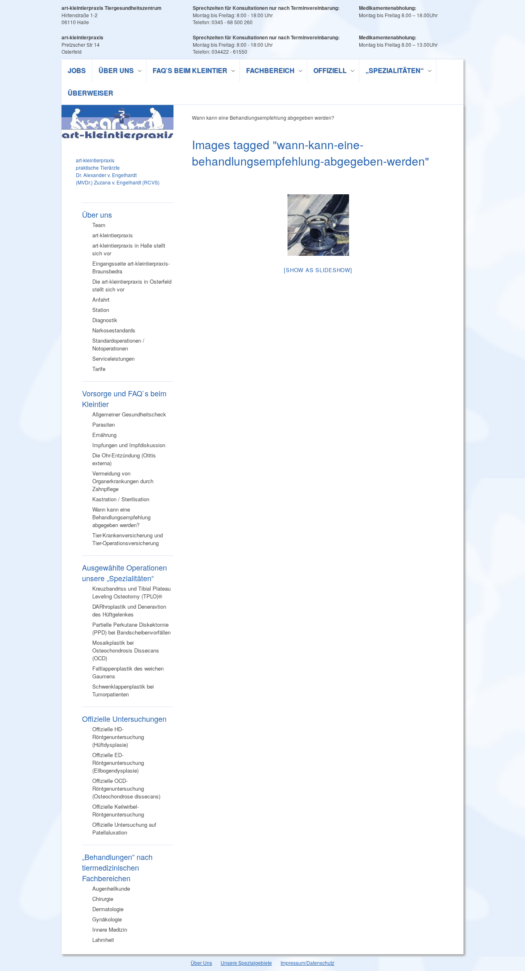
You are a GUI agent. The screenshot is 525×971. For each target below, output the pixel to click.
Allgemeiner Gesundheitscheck (129, 414)
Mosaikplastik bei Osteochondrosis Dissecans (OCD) (125, 650)
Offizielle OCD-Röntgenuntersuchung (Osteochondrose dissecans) (126, 788)
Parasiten (103, 424)
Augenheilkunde (111, 888)
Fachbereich (267, 71)
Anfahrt (101, 299)
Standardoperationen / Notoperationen (118, 344)
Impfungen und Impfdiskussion (128, 445)
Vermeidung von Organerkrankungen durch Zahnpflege (122, 481)
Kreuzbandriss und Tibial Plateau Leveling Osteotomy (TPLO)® (131, 592)
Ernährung (104, 435)
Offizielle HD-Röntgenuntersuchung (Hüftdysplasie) (118, 736)
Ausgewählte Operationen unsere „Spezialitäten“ (124, 572)
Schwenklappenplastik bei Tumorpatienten (123, 690)
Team (98, 225)
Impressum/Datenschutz (307, 962)
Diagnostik (104, 320)
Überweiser (90, 93)
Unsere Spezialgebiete (246, 962)
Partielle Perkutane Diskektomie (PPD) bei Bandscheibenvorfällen (131, 628)
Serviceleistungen (113, 358)
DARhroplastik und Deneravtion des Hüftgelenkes (129, 610)
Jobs (77, 70)
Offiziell (327, 71)
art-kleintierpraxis (112, 235)
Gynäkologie (107, 919)
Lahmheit (103, 940)
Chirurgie (102, 899)
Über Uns (201, 962)
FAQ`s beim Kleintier (186, 71)
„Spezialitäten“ (391, 71)
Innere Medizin (109, 929)
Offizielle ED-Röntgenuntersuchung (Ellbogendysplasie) (118, 762)
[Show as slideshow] (318, 270)
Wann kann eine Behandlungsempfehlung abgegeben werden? (121, 517)
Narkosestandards (113, 330)
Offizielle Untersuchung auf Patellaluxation (124, 828)
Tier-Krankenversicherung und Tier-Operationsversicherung (127, 539)
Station (100, 310)
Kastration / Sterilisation (120, 499)
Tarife (98, 369)
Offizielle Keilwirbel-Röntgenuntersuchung (118, 810)
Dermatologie (107, 909)
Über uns (113, 71)
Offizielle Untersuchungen (124, 718)
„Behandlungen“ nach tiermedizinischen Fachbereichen (117, 867)
